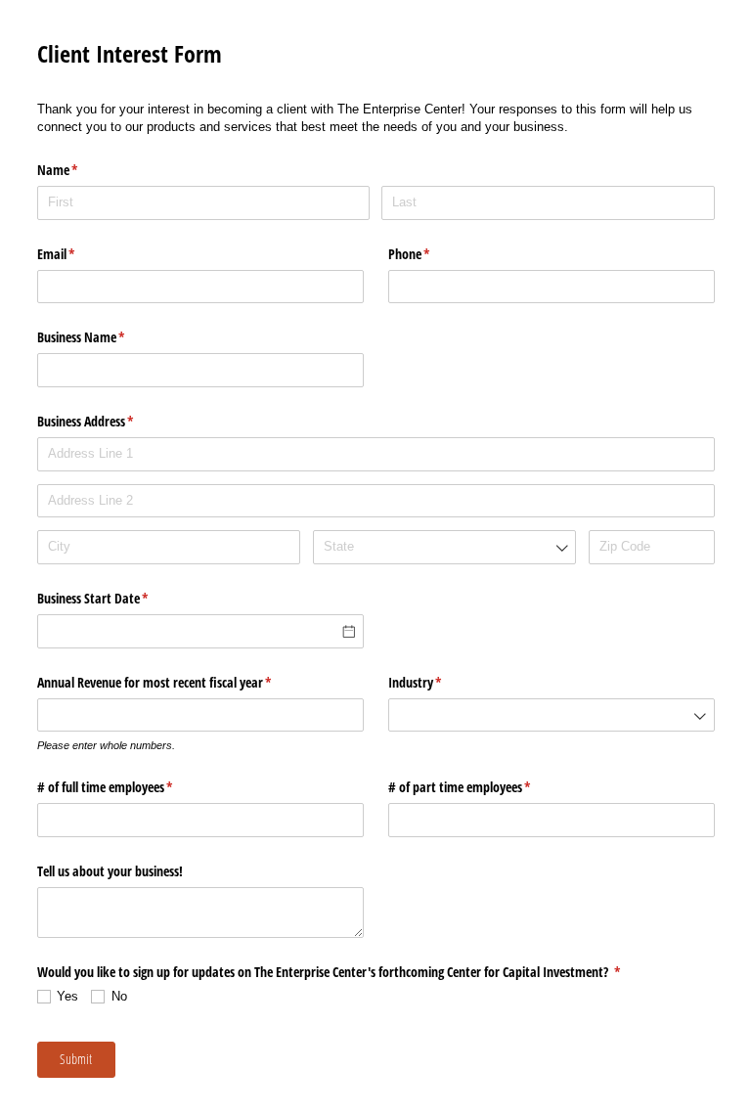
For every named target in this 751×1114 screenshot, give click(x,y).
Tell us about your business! (112, 871)
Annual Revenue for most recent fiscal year (177, 682)
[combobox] (445, 547)
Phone (432, 254)
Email (79, 254)
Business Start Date (116, 598)
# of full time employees (128, 787)
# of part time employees (482, 787)
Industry (438, 682)
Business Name (104, 337)
